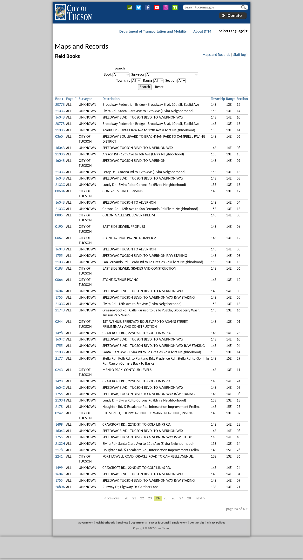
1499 (59, 424)
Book (108, 74)
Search (120, 68)
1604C (60, 291)
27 (181, 498)
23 (150, 498)
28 (189, 498)
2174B (60, 310)
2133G (60, 111)
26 (173, 498)
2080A (60, 487)
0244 (59, 322)
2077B (60, 105)
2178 (59, 407)
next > (200, 498)
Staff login (240, 55)
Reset (159, 87)
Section (170, 80)
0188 (59, 268)
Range (147, 80)
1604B (60, 117)
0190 (59, 227)
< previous (112, 498)
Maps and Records (81, 46)
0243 (59, 370)
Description (111, 99)
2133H (60, 400)
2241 (59, 456)
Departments (139, 522)
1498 (59, 333)
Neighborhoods (105, 522)
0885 (59, 215)
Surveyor (137, 74)
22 (142, 498)
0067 (59, 238)
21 (134, 498)
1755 (59, 256)
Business (122, 522)
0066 (59, 280)
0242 (59, 413)
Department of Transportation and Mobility (153, 31)
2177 (59, 358)
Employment (179, 522)
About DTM (202, 31)
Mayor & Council (159, 522)
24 (158, 498)
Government (85, 522)
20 (126, 498)
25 (165, 498)
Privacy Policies (216, 522)
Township (123, 80)
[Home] (73, 11)
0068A (60, 191)
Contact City (197, 522)
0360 (59, 137)
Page (69, 99)
